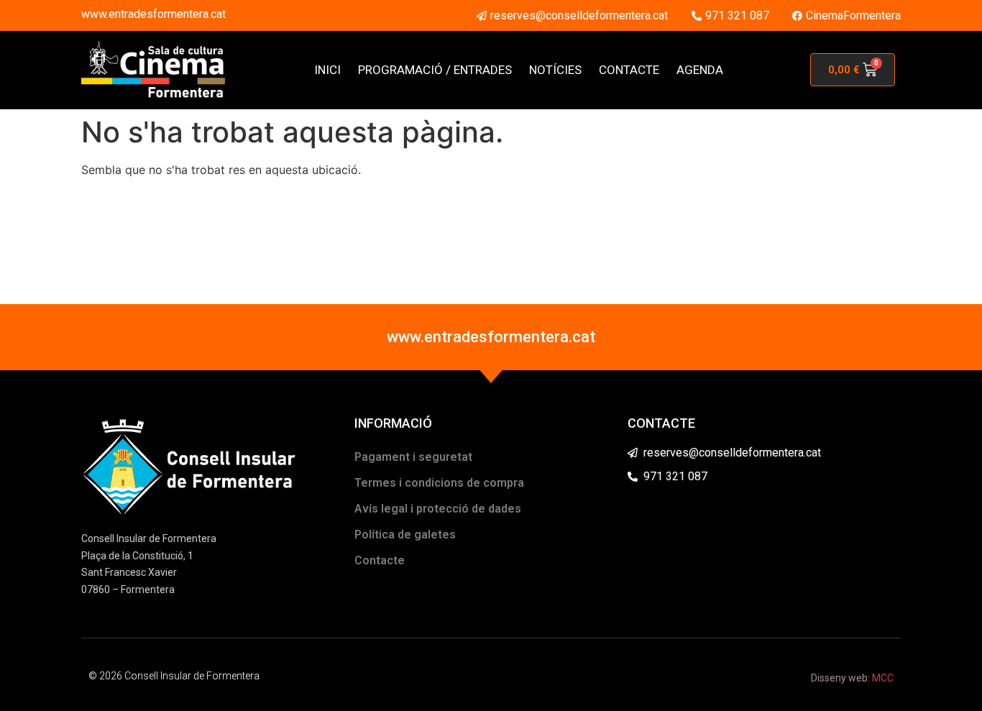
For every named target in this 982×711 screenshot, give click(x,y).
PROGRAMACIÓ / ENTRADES (435, 70)
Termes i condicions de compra (439, 483)
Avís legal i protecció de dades (437, 508)
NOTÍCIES (555, 70)
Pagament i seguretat (413, 457)
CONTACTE (629, 70)
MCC (883, 678)
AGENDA (699, 70)
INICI (327, 70)
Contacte (379, 560)
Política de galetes (405, 534)
